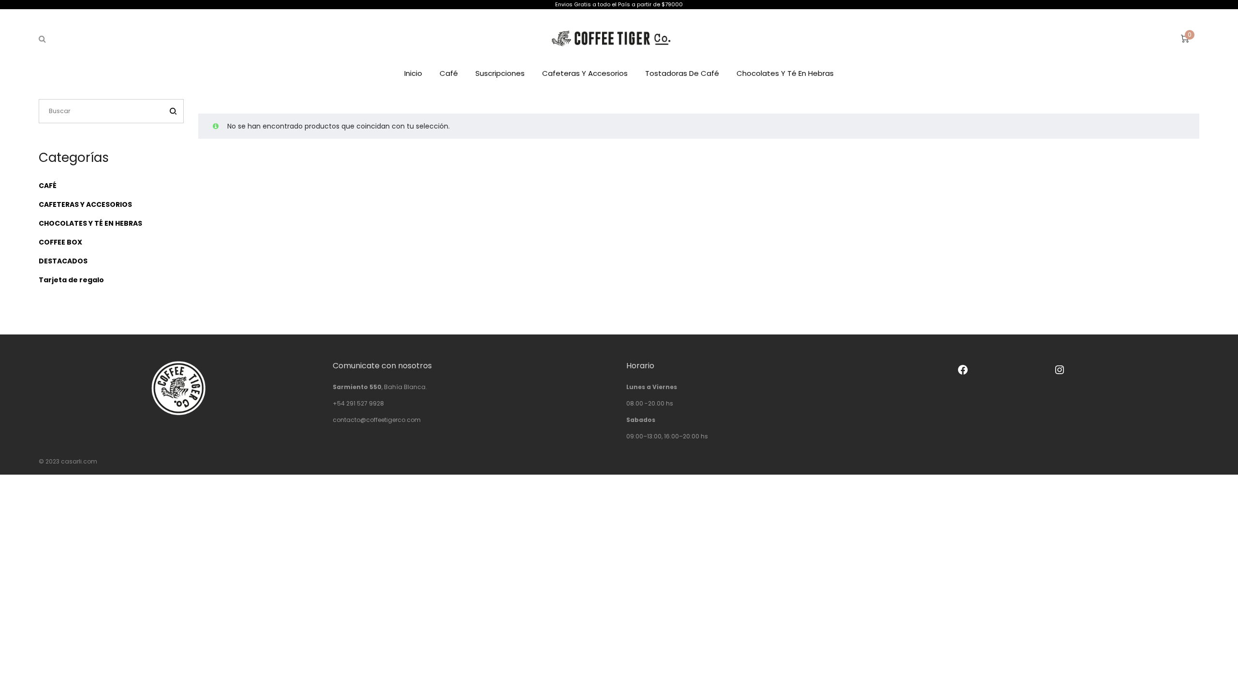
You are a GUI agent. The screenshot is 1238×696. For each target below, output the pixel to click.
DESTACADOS (63, 261)
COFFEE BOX (60, 242)
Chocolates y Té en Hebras (785, 73)
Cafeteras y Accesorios (585, 73)
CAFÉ (48, 185)
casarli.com (79, 461)
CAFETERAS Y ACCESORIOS (85, 204)
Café (449, 73)
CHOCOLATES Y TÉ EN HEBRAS (90, 223)
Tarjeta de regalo (71, 280)
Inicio (413, 73)
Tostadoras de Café (682, 73)
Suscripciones (500, 73)
